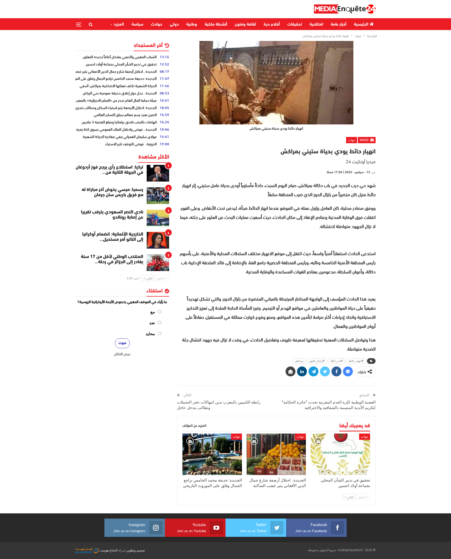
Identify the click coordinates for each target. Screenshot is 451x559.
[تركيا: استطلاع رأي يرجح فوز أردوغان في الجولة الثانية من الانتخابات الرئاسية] (158, 173)
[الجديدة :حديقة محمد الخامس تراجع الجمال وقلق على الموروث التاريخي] (212, 454)
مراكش (299, 360)
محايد (150, 334)
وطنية (191, 24)
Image (365, 140)
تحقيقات (294, 24)
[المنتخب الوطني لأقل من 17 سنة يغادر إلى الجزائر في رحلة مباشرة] (158, 262)
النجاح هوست (108, 550)
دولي (174, 24)
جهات (351, 140)
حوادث (156, 24)
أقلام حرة (272, 24)
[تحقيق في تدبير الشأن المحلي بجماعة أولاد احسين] (340, 454)
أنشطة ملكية (216, 24)
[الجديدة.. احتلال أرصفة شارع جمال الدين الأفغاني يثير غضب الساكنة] (276, 454)
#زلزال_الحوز (316, 360)
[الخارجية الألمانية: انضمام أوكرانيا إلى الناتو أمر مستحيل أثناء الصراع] (158, 240)
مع (152, 312)
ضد (152, 323)
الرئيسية (361, 24)
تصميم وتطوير (136, 550)
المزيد (119, 24)
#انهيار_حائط (356, 360)
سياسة (137, 24)
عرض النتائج (122, 353)
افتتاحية (316, 24)
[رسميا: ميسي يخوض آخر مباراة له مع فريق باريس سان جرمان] (158, 195)
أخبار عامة (338, 24)
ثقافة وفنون (245, 24)
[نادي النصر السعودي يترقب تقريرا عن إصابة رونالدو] (158, 218)
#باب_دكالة (336, 360)
